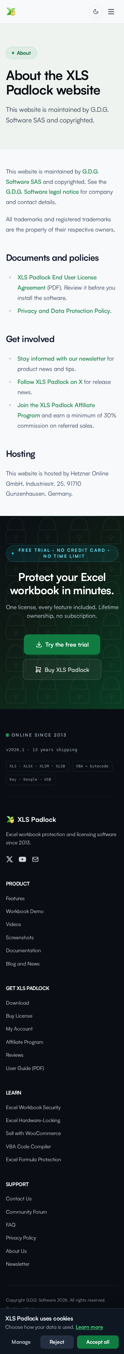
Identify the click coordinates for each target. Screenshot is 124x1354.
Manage (21, 1342)
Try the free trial (67, 644)
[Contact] (35, 859)
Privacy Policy (21, 1238)
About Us (16, 1251)
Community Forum (26, 1212)
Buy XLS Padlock (67, 669)
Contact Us (19, 1198)
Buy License (19, 1016)
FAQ (11, 1225)
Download (17, 1003)
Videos (13, 924)
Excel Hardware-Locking (33, 1120)
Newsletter (17, 1264)
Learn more (89, 1327)
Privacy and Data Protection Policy (64, 310)
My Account (19, 1029)
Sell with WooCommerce (33, 1133)
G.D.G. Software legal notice (42, 191)
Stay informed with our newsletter (61, 358)
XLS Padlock (37, 819)
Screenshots (20, 937)
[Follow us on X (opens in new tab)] (9, 859)
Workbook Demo (25, 911)
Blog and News (23, 964)
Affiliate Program (24, 1042)
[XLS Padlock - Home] (11, 12)
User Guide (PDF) (25, 1068)
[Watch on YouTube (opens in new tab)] (22, 859)
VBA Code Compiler (28, 1146)
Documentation (23, 950)
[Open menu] (111, 11)
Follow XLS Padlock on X (50, 381)
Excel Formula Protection (33, 1159)
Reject (57, 1342)
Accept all (97, 1342)
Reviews (14, 1055)
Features (15, 898)
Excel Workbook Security (33, 1107)
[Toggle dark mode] (95, 11)
